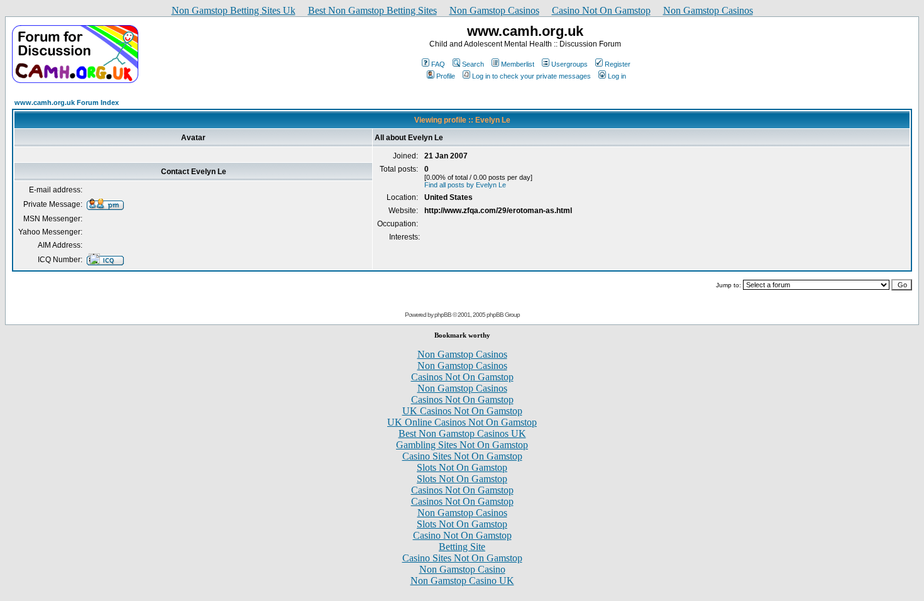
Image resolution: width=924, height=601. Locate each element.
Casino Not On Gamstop (601, 10)
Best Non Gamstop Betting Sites (372, 10)
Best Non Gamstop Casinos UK (462, 433)
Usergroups (569, 64)
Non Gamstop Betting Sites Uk (233, 10)
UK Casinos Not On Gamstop (462, 410)
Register (617, 64)
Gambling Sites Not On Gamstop (462, 444)
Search (473, 64)
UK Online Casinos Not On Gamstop (462, 422)
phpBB (442, 314)
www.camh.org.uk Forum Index (66, 102)
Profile (445, 76)
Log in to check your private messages (531, 76)
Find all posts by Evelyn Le (465, 185)
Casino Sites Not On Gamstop (462, 456)
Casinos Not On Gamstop (462, 377)
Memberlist (517, 64)
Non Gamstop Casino (462, 569)
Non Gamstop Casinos (494, 10)
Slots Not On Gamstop (462, 467)
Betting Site (462, 546)
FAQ (438, 64)
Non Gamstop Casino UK (462, 580)
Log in (617, 76)
